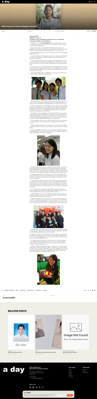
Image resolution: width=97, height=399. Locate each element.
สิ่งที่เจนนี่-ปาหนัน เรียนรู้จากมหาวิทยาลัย (70, 352)
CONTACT (84, 371)
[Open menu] (94, 1)
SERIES (70, 374)
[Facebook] (30, 387)
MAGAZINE (71, 375)
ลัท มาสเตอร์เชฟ (45, 290)
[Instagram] (33, 387)
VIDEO (70, 371)
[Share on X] (90, 290)
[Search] (92, 1)
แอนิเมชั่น (17, 290)
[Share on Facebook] (88, 290)
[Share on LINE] (93, 290)
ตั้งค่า (47, 396)
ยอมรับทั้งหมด (70, 395)
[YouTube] (43, 387)
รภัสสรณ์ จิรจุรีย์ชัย (38, 290)
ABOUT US (84, 369)
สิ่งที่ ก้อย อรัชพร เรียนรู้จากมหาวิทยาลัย (15, 352)
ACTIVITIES (71, 376)
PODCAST (70, 372)
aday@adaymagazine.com (37, 378)
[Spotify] (36, 387)
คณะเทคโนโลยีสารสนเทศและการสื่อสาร (9, 290)
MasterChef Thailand (31, 290)
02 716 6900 (33, 376)
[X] (39, 387)
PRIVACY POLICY (86, 372)
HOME (70, 369)
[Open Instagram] (95, 290)
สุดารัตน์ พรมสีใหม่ (61, 31)
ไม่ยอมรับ (63, 395)
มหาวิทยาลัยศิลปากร (22, 290)
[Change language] (90, 2)
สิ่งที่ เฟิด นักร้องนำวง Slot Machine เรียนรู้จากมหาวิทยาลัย (45, 352)
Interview (30, 31)
